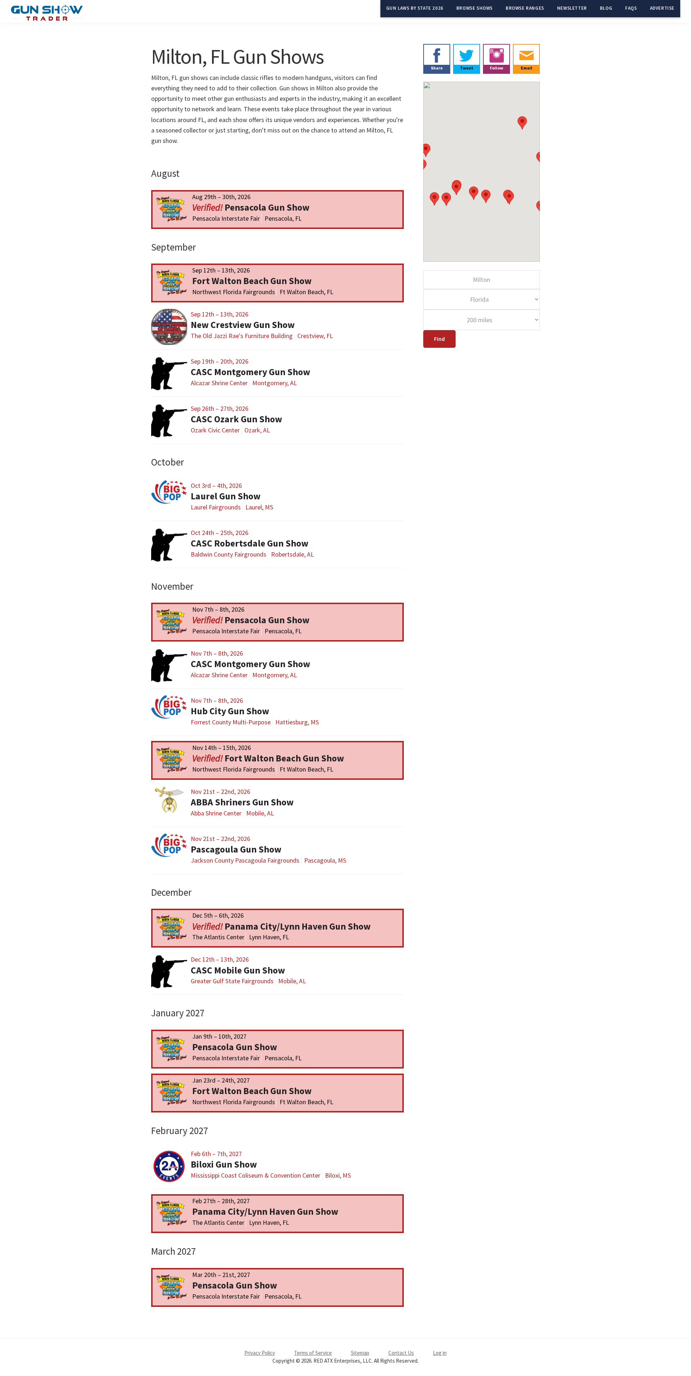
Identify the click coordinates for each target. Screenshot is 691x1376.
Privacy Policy (259, 1352)
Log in (440, 1352)
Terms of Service (313, 1352)
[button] (456, 188)
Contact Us (401, 1352)
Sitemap (360, 1352)
